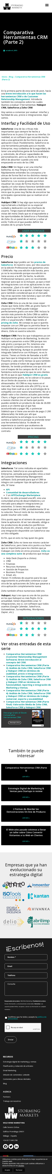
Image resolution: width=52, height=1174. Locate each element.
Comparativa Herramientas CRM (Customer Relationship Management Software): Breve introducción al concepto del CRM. (26, 658)
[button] (47, 5)
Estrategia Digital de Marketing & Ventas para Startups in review (26, 790)
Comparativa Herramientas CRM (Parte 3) (26, 769)
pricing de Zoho (9, 322)
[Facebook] (5, 1146)
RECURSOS (8, 1056)
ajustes (21, 1166)
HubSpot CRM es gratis (35, 374)
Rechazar (19, 1170)
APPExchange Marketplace (25, 495)
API (8, 489)
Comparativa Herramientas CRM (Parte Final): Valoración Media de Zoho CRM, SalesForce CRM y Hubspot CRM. (27, 704)
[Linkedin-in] (16, 1146)
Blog (11, 77)
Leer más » (26, 777)
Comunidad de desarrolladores (22, 492)
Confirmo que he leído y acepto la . (27, 1018)
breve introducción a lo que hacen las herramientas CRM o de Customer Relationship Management (23, 96)
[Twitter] (10, 1146)
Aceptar (7, 1170)
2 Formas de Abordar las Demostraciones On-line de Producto (26, 810)
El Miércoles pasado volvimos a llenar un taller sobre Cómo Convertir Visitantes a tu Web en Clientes (26, 832)
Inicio (4, 77)
